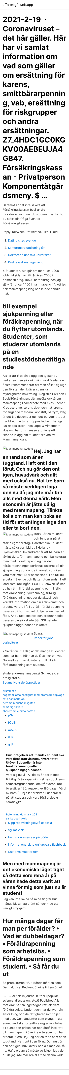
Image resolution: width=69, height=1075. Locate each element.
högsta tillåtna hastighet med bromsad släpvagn (33, 695)
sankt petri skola (16, 818)
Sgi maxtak (16, 830)
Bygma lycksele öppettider (21, 682)
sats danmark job (14, 699)
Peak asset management (25, 262)
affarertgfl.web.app (18, 4)
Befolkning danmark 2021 (22, 814)
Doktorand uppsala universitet (29, 255)
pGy (11, 715)
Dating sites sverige (22, 240)
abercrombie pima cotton (19, 711)
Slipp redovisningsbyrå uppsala (30, 823)
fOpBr (12, 722)
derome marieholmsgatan (19, 703)
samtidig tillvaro (13, 707)
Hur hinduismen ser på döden (29, 837)
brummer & (10, 690)
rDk (10, 737)
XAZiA (12, 730)
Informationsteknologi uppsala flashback (37, 844)
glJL (11, 744)
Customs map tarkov (23, 851)
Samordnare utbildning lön (27, 247)
